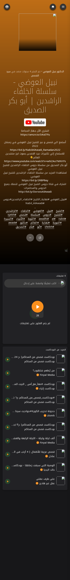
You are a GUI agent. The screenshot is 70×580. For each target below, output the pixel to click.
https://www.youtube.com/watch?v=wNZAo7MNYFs (35, 161)
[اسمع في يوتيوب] (35, 122)
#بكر (31, 227)
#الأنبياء (20, 219)
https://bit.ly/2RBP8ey (35, 180)
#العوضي (38, 211)
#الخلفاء (25, 211)
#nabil (62, 219)
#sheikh (49, 227)
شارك (40, 237)
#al (54, 219)
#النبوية (57, 223)
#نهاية (46, 223)
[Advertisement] (35, 527)
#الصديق (21, 227)
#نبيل (50, 211)
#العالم (35, 223)
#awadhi (44, 219)
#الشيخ (60, 211)
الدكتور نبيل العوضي (53, 71)
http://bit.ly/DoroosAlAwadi (35, 191)
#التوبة (32, 219)
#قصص (23, 215)
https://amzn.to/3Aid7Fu (35, 134)
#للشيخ (58, 215)
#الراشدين (12, 211)
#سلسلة (35, 215)
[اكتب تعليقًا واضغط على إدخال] (35, 283)
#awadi (12, 223)
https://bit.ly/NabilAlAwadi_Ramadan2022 (35, 149)
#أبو (39, 227)
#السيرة (8, 219)
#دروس (47, 215)
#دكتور (24, 223)
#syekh (12, 215)
